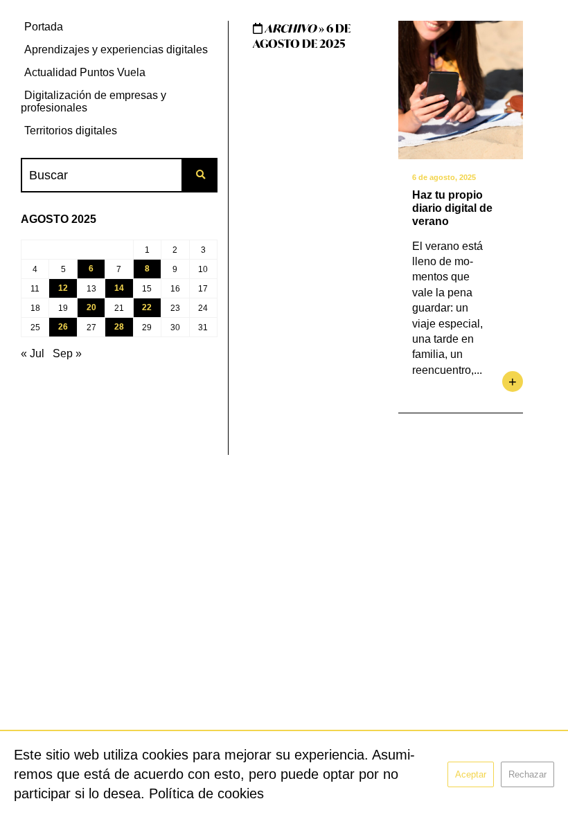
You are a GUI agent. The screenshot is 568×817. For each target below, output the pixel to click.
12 (63, 288)
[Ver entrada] (460, 90)
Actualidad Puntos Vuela (84, 72)
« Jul (32, 353)
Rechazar (527, 774)
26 (63, 327)
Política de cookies (206, 793)
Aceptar (470, 774)
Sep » (67, 353)
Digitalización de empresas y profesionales (93, 101)
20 (91, 307)
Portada (43, 27)
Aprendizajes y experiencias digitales (116, 49)
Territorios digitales (70, 130)
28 (119, 327)
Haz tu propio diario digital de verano (452, 208)
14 (119, 288)
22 (147, 307)
